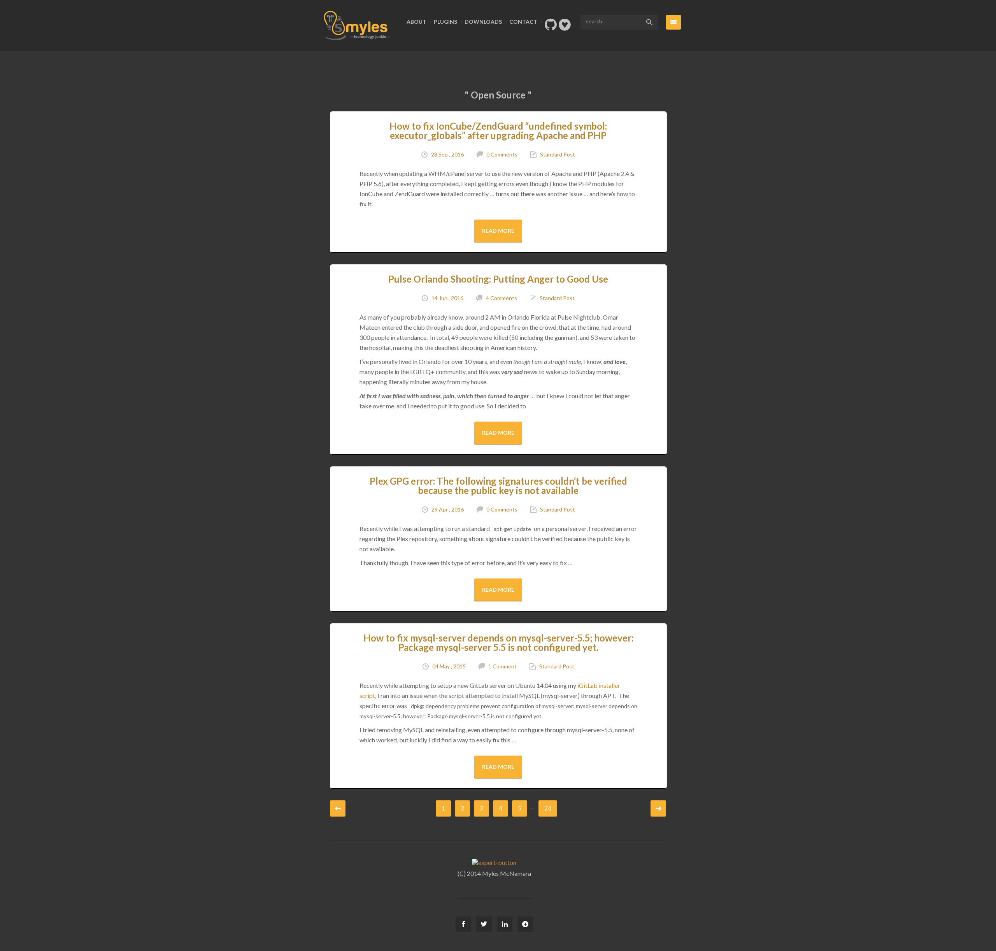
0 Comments (501, 154)
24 (547, 808)
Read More (498, 230)
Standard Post (557, 154)
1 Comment (502, 666)
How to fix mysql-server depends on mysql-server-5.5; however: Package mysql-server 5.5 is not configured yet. (498, 642)
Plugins (445, 21)
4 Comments (501, 298)
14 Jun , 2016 (447, 298)
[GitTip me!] (565, 27)
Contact (523, 21)
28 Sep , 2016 (447, 154)
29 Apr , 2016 (447, 509)
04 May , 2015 (449, 666)
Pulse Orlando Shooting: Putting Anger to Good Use (498, 279)
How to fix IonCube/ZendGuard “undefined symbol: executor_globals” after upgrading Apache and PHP (498, 130)
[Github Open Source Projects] (551, 27)
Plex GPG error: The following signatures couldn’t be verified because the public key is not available (498, 485)
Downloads (483, 21)
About (416, 21)
